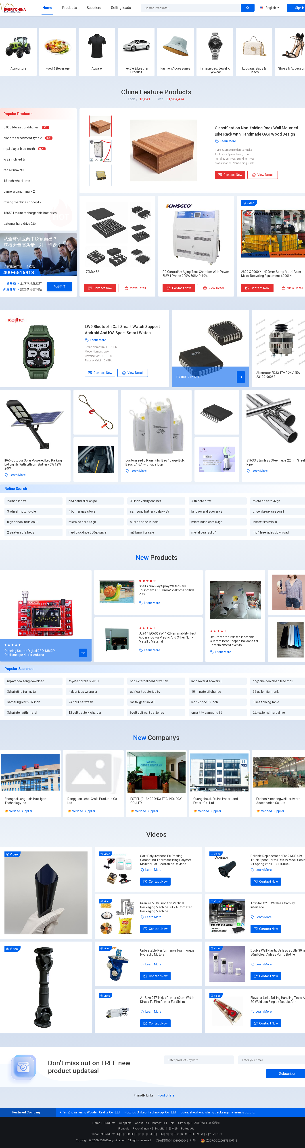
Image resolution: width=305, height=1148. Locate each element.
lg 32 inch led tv (14, 159)
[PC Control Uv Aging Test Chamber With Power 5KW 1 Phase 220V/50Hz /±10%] (196, 234)
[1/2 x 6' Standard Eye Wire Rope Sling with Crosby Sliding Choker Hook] (96, 412)
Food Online (166, 1095)
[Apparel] (97, 46)
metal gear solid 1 (204, 532)
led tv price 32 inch (204, 702)
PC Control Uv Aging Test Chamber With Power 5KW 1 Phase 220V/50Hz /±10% (196, 274)
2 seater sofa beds (20, 532)
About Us (141, 1123)
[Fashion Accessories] (175, 46)
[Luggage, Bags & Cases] (254, 46)
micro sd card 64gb (82, 522)
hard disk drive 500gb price (88, 532)
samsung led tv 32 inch (23, 702)
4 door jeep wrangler (83, 691)
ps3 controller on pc (83, 501)
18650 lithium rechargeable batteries (30, 213)
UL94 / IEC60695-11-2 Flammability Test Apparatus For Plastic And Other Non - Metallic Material (167, 637)
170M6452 (91, 272)
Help (172, 1123)
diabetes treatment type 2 (23, 138)
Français (123, 1128)
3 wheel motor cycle (21, 511)
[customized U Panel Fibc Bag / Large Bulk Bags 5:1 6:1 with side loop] (156, 425)
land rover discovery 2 (206, 511)
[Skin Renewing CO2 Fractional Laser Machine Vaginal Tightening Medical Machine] (217, 460)
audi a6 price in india (144, 522)
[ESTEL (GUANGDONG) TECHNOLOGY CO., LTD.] (156, 772)
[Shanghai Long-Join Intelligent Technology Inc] (30, 772)
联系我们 (214, 1123)
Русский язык (142, 1128)
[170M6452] (117, 234)
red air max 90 (14, 170)
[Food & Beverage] (57, 46)
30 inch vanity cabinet (145, 501)
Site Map (184, 1123)
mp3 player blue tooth (19, 148)
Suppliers (94, 8)
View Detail (265, 175)
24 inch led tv (16, 501)
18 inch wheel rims (17, 181)
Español (160, 1128)
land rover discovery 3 (206, 681)
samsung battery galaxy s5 (149, 511)
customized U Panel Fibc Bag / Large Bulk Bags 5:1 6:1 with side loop (154, 462)
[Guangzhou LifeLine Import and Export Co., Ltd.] (219, 772)
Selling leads (121, 8)
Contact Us (158, 1123)
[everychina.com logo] (13, 7)
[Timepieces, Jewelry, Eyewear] (214, 46)
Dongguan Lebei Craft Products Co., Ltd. (92, 801)
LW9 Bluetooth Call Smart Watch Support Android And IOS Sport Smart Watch (122, 329)
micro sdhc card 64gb (206, 522)
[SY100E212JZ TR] (210, 349)
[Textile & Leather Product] (136, 46)
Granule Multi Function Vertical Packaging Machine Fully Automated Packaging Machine (166, 907)
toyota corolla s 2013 (84, 681)
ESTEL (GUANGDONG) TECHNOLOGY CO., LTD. (156, 801)
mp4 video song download (25, 681)
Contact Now (233, 175)
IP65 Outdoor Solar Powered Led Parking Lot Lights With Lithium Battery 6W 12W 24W (33, 464)
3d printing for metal (21, 691)
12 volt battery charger (85, 712)
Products (69, 8)
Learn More (228, 141)
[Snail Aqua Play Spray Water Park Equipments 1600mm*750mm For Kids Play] (119, 592)
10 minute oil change (206, 691)
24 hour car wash (81, 702)
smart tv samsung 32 (206, 712)
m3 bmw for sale (142, 532)
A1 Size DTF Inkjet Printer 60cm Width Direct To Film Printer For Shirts (167, 1000)
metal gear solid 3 (142, 702)
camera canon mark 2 (19, 191)
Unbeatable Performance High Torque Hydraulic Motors (167, 952)
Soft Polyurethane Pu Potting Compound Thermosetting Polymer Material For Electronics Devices (165, 860)
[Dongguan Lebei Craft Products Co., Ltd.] (93, 772)
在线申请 (59, 286)
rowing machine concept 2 (23, 202)
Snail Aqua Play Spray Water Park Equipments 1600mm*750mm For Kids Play (166, 590)
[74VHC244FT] (217, 412)
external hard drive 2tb (20, 223)
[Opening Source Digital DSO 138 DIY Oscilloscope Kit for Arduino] (45, 616)
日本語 (173, 1128)
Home (47, 8)
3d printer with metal (22, 712)
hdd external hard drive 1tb (149, 681)
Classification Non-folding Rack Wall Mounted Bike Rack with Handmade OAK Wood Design (256, 131)
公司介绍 (199, 1123)
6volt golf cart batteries (147, 712)
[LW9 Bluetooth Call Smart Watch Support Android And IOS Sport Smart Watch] (45, 349)
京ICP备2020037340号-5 (221, 1140)
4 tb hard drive (201, 501)
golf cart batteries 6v (145, 691)
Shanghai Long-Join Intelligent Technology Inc (26, 801)
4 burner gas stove (82, 511)
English (271, 7)
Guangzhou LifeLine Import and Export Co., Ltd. (215, 801)
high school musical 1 (22, 522)
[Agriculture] (18, 46)
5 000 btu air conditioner (21, 127)
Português (187, 1128)
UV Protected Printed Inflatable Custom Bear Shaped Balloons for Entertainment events (234, 641)
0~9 (219, 1134)
